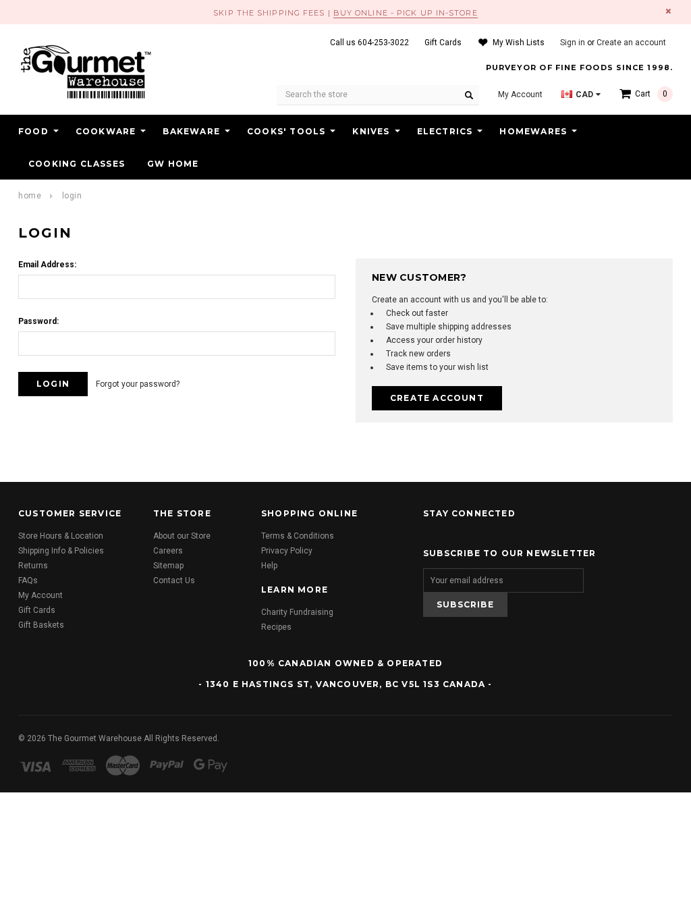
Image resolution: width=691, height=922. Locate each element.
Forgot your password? (137, 384)
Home (29, 195)
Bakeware (191, 131)
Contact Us (174, 580)
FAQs (28, 580)
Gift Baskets (41, 625)
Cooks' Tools (286, 131)
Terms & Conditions (297, 536)
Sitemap (168, 565)
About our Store (182, 536)
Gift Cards (36, 610)
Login (72, 195)
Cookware (106, 131)
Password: (38, 321)
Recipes (276, 627)
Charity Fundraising (297, 612)
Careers (168, 550)
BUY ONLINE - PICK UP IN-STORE (405, 13)
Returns (33, 565)
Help (269, 565)
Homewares (533, 131)
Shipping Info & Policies (61, 550)
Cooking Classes (76, 164)
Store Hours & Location (60, 536)
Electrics (445, 131)
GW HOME (172, 164)
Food (33, 131)
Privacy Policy (286, 550)
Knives (370, 131)
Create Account (437, 398)
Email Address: (47, 264)
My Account (40, 595)
